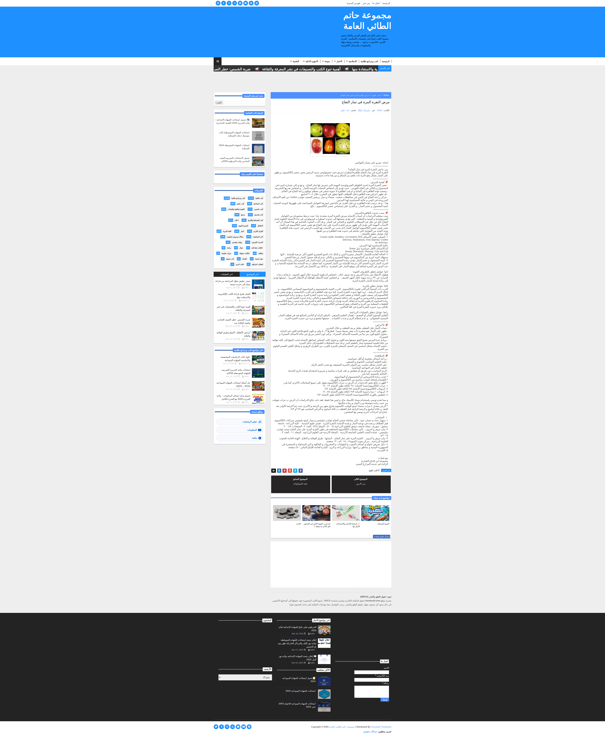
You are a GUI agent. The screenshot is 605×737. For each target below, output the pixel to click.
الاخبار (339, 61)
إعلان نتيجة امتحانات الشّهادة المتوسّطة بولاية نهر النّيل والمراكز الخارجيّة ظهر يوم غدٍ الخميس (297, 643)
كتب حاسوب (258, 209)
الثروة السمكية (383, 524)
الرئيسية (386, 3)
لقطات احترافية (257, 264)
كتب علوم (376, 95)
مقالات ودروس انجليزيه (235, 237)
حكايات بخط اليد (257, 248)
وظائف (260, 253)
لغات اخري (240, 264)
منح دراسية (259, 259)
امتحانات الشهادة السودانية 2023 (301, 691)
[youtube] (245, 3)
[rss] (234, 3)
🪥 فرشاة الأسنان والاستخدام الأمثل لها (348, 525)
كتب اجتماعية (258, 204)
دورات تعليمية (226, 253)
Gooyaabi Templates (381, 727)
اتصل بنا (376, 3)
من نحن (366, 3)
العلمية (296, 61)
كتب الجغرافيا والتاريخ (255, 220)
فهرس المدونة (353, 3)
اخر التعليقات (227, 274)
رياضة (229, 248)
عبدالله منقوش (370, 731)
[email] (240, 3)
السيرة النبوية (243, 226)
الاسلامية (353, 61)
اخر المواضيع (253, 274)
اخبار (242, 231)
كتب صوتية (230, 259)
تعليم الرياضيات (250, 421)
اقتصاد (244, 259)
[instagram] (229, 3)
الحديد (298, 524)
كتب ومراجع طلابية (369, 61)
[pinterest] (251, 3)
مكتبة (254, 438)
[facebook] (223, 3)
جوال (241, 248)
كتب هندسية (258, 215)
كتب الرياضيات (258, 237)
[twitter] (218, 3)
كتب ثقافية (259, 198)
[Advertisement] (271, 32)
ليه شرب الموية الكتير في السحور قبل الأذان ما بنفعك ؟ (317, 525)
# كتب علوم (374, 470)
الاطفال (260, 226)
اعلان (237, 220)
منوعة (327, 61)
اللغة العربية (227, 231)
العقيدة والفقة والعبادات (236, 209)
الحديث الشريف (257, 242)
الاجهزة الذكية (311, 61)
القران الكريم (258, 231)
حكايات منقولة (244, 253)
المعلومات (252, 430)
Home (386, 95)
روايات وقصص (237, 242)
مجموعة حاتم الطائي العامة (367, 20)
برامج (243, 215)
